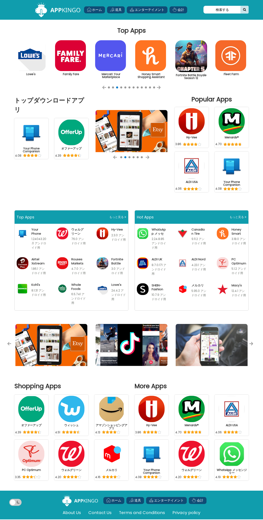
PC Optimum (239, 261)
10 (146, 87)
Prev (105, 89)
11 (150, 87)
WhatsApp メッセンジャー (159, 233)
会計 (180, 9)
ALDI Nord (198, 259)
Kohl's (35, 284)
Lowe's (116, 284)
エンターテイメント (149, 9)
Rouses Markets (77, 261)
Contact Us (100, 512)
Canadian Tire (198, 231)
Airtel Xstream (38, 261)
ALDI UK (157, 259)
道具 (118, 9)
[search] (244, 10)
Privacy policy (186, 512)
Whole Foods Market (76, 288)
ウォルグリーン (77, 231)
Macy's (237, 285)
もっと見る (117, 217)
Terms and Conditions (142, 512)
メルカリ (197, 285)
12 (154, 87)
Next (160, 89)
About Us (72, 512)
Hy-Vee (117, 229)
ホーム (96, 9)
